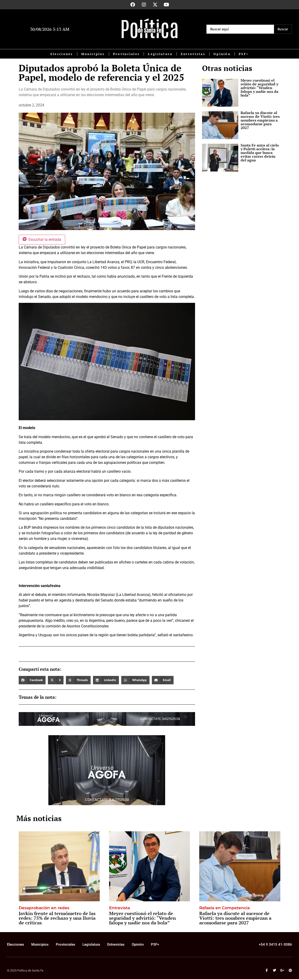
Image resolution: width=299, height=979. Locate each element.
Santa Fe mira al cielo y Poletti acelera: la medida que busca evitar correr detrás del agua (260, 153)
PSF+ (244, 54)
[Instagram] (144, 4)
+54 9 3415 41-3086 (275, 944)
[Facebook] (132, 4)
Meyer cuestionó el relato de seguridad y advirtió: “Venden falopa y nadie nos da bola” (259, 88)
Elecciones (61, 54)
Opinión (222, 54)
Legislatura (160, 54)
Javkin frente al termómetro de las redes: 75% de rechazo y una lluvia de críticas (57, 918)
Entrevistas (193, 54)
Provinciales (126, 54)
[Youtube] (166, 4)
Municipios (93, 54)
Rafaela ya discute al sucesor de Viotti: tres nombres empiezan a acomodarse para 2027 (260, 120)
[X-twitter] (155, 4)
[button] (32, 680)
